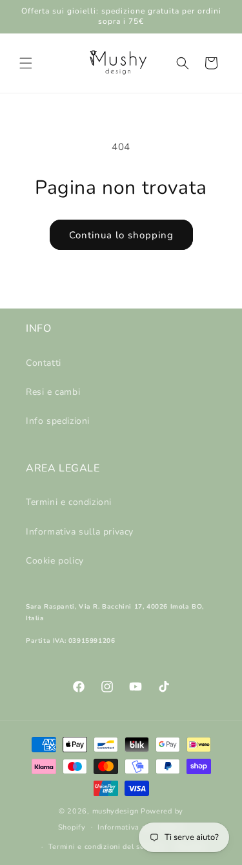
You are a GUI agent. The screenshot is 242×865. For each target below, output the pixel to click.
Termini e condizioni (69, 502)
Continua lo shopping (121, 235)
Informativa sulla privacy (80, 532)
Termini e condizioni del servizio (106, 846)
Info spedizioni (58, 421)
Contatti (43, 363)
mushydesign (115, 811)
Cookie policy (55, 561)
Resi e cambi (53, 392)
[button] (26, 63)
